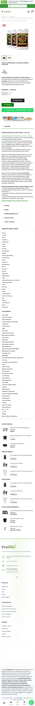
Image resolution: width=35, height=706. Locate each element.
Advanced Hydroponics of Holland (10, 280)
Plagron (4, 300)
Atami (3, 284)
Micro (3, 144)
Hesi (3, 298)
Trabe (3, 278)
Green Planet (5, 242)
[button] (3, 11)
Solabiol (4, 253)
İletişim (4, 594)
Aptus (3, 237)
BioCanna (4, 287)
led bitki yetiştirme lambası (15, 687)
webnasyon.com (28, 698)
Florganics (4, 239)
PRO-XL (4, 266)
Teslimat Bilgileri (6, 631)
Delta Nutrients (6, 264)
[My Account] (28, 12)
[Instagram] (17, 577)
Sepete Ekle (18, 100)
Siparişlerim (5, 628)
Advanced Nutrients (7, 282)
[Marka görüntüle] (5, 71)
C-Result (4, 235)
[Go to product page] (5, 429)
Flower (3, 260)
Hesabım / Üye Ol (7, 626)
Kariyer (4, 589)
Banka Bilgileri (5, 597)
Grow (3, 141)
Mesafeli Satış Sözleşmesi (9, 611)
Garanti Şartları (6, 616)
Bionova (4, 233)
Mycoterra (4, 262)
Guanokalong (5, 257)
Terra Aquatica (6, 302)
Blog (3, 591)
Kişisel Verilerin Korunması (9, 609)
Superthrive (5, 273)
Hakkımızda (5, 586)
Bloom (3, 149)
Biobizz (3, 289)
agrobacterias (5, 275)
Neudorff (4, 248)
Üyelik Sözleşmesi (7, 606)
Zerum (3, 305)
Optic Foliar (5, 307)
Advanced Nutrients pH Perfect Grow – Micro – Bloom (17, 136)
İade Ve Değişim (6, 614)
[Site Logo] (7, 11)
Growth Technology (7, 296)
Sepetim (4, 634)
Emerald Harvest (6, 293)
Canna (3, 291)
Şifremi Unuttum (6, 636)
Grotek (3, 244)
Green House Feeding (7, 255)
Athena (4, 246)
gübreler (10, 682)
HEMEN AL (8, 105)
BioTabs (4, 271)
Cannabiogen (5, 251)
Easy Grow (4, 269)
